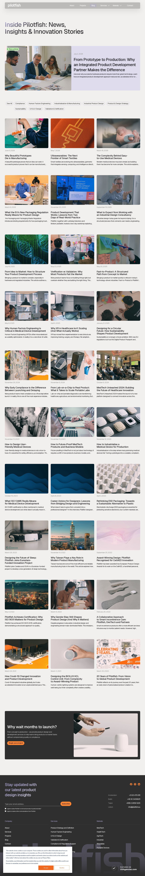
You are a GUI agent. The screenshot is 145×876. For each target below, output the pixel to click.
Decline (62, 868)
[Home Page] (12, 5)
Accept (46, 868)
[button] (105, 5)
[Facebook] (131, 784)
